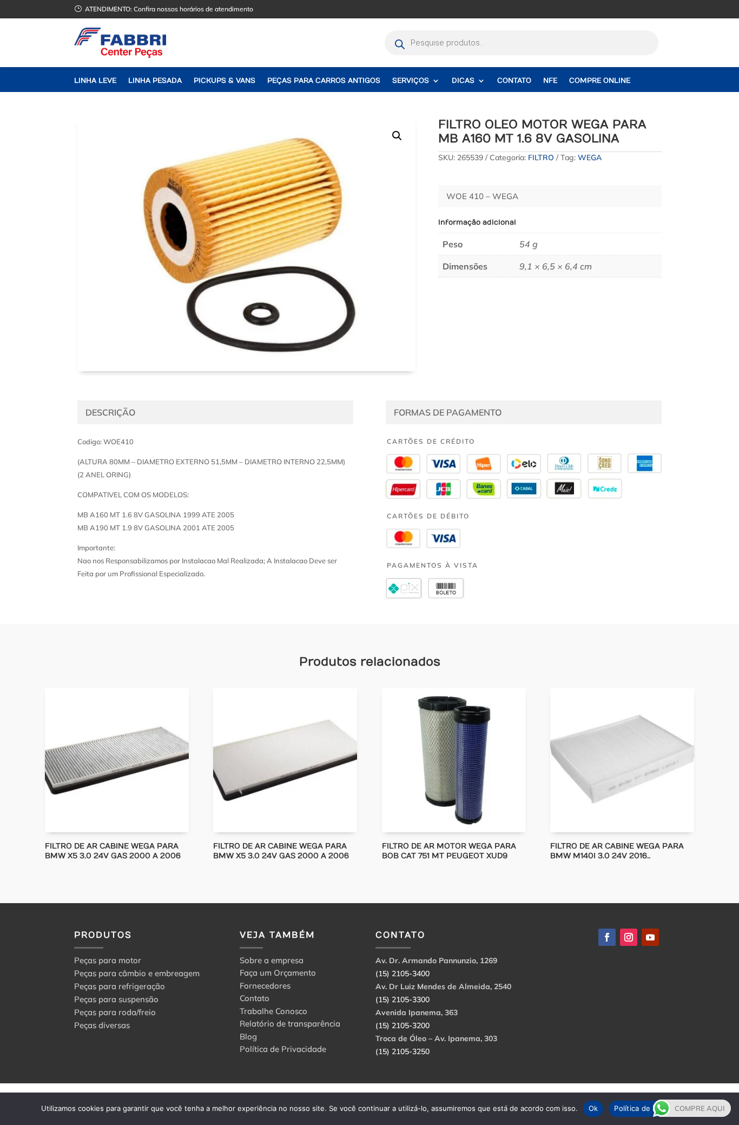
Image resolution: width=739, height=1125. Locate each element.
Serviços (410, 81)
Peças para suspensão (116, 999)
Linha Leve (95, 81)
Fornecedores (265, 987)
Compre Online (599, 81)
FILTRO (541, 157)
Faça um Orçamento (278, 974)
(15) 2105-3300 (402, 999)
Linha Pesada (155, 81)
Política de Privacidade (283, 1050)
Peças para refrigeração (119, 986)
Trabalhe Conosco (273, 1012)
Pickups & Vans (224, 81)
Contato (514, 81)
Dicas (463, 81)
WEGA (590, 157)
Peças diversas (102, 1025)
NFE (550, 81)
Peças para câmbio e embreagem (137, 973)
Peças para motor (107, 960)
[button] (397, 136)
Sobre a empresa (271, 961)
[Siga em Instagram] (628, 937)
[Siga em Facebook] (607, 937)
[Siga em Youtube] (650, 937)
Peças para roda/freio (115, 1012)
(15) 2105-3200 (402, 1025)
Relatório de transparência (290, 1025)
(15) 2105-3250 (402, 1051)
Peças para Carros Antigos (323, 81)
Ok (593, 1108)
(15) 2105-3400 (402, 973)
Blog (248, 1038)
